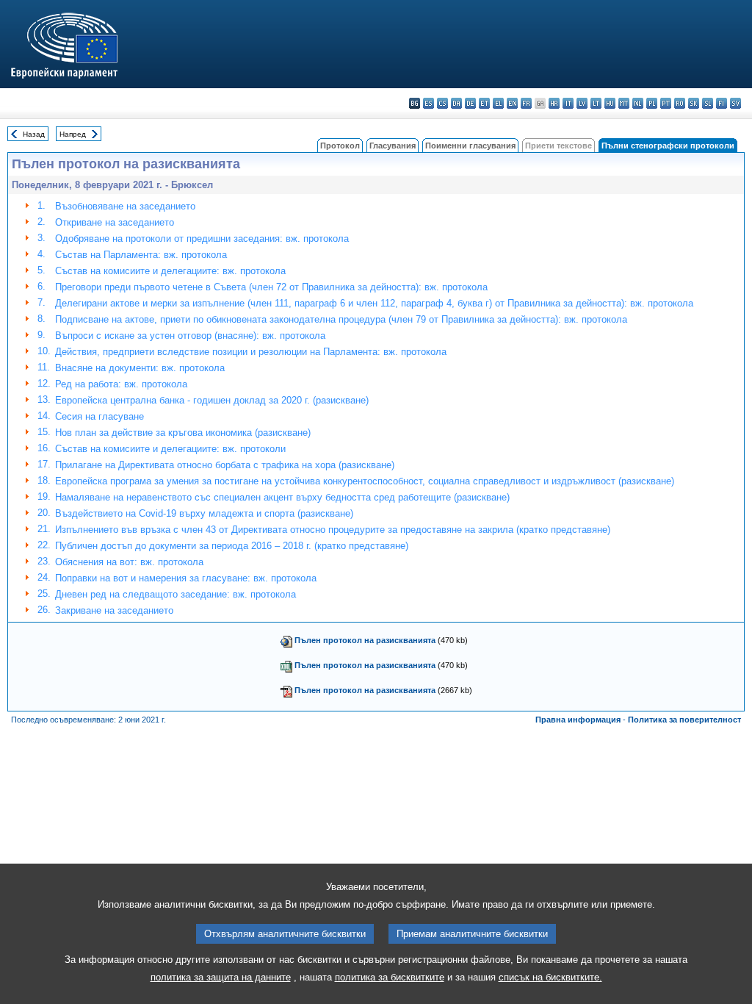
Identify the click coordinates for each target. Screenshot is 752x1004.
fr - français (526, 103)
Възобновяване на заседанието (125, 206)
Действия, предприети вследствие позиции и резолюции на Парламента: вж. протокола (250, 351)
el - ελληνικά (498, 103)
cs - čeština (442, 103)
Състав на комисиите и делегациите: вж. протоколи (170, 448)
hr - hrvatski (554, 103)
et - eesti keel (484, 103)
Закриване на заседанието (114, 610)
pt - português (665, 103)
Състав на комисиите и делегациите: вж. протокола (170, 270)
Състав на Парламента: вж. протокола (141, 254)
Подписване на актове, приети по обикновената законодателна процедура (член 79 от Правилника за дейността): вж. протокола (341, 319)
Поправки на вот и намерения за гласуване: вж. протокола (186, 578)
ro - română (679, 103)
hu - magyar (609, 103)
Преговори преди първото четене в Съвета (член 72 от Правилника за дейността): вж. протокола (271, 287)
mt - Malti (623, 103)
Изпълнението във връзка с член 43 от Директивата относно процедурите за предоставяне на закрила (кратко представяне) (332, 529)
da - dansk (456, 103)
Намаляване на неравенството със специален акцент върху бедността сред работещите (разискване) (282, 497)
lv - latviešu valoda (582, 103)
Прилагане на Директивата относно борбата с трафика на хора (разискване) (224, 464)
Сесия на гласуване (99, 416)
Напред (72, 134)
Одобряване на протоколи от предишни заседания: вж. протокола (202, 238)
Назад (34, 134)
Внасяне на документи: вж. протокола (140, 367)
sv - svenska (735, 103)
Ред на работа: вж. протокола (121, 384)
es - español (428, 103)
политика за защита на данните (221, 977)
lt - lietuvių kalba (595, 103)
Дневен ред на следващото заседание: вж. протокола (175, 594)
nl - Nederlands (637, 103)
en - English (512, 103)
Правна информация (578, 719)
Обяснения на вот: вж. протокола (129, 561)
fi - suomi (721, 103)
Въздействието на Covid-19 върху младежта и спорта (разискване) (204, 513)
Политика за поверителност (684, 719)
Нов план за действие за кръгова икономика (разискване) (183, 432)
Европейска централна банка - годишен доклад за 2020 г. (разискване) (212, 400)
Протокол (340, 145)
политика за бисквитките (389, 977)
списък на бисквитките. (550, 977)
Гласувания (392, 145)
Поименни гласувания (470, 145)
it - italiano (568, 103)
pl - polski (651, 103)
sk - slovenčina (693, 103)
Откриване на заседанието (114, 222)
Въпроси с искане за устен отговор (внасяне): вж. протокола (190, 335)
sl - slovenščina (707, 103)
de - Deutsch (470, 103)
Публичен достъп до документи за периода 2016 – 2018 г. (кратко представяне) (231, 545)
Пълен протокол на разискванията (364, 640)
